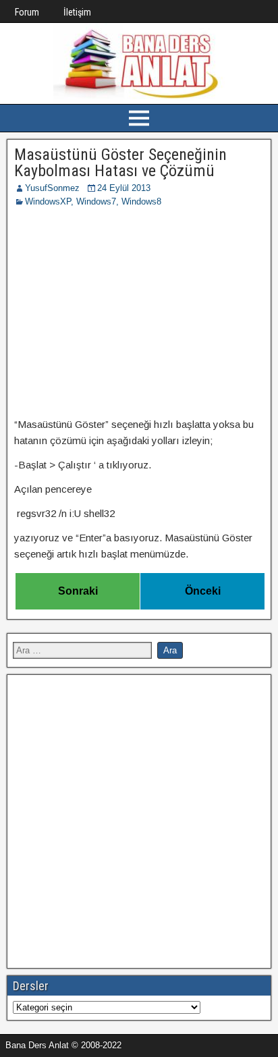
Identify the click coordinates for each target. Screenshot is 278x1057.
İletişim (77, 12)
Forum (27, 12)
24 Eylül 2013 (123, 188)
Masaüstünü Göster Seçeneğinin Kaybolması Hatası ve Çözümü (120, 162)
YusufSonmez (52, 188)
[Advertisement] (139, 314)
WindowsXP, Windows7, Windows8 (93, 201)
